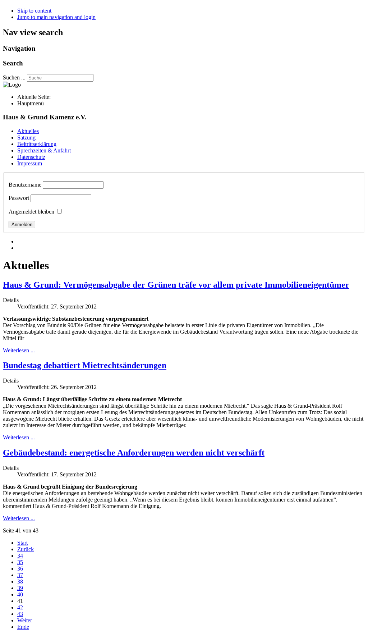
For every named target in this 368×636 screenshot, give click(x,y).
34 (20, 556)
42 (20, 607)
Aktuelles (28, 131)
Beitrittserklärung (36, 144)
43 (20, 614)
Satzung (26, 137)
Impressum (29, 163)
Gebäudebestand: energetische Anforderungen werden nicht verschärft (133, 452)
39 (20, 588)
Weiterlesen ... (19, 350)
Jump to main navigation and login (56, 17)
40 (20, 594)
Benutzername (25, 185)
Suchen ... (14, 77)
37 (20, 575)
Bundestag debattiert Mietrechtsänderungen (84, 365)
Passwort (19, 198)
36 (20, 569)
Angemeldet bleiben (31, 212)
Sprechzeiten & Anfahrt (44, 150)
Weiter (24, 620)
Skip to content (34, 11)
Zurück (25, 549)
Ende (23, 627)
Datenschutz (31, 157)
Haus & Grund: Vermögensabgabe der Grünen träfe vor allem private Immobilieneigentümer (176, 284)
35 (20, 562)
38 (20, 581)
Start (22, 543)
